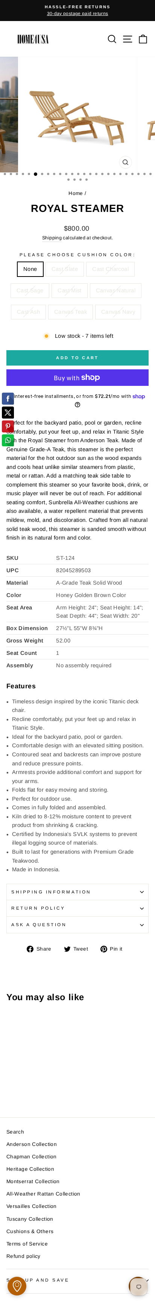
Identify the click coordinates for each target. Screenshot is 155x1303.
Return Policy (38, 907)
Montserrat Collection (33, 1181)
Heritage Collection (30, 1169)
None (30, 269)
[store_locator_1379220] (17, 1286)
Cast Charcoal (110, 269)
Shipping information (51, 891)
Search (15, 1132)
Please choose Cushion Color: (78, 254)
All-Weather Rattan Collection (43, 1194)
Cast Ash (28, 312)
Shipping (52, 237)
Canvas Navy (118, 312)
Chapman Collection (31, 1156)
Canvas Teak (70, 312)
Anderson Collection (31, 1144)
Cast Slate (65, 269)
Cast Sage (30, 290)
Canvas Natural (115, 290)
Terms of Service (27, 1244)
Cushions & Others (29, 1231)
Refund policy (23, 1256)
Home (75, 193)
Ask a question (39, 924)
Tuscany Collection (29, 1219)
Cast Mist (69, 290)
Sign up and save (38, 1279)
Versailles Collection (31, 1206)
